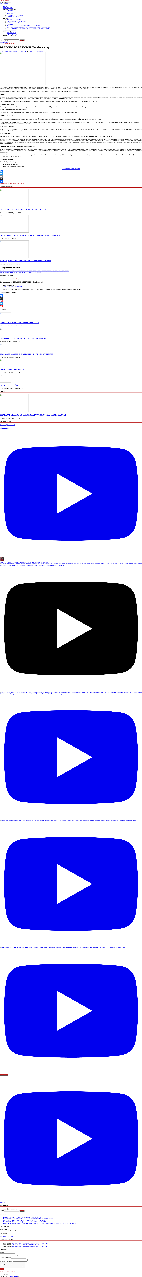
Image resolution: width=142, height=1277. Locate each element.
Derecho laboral (4, 43)
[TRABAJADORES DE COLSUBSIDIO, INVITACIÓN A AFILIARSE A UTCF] (14, 411)
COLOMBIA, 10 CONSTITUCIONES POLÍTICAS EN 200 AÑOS (23, 338)
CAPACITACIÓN (11, 12)
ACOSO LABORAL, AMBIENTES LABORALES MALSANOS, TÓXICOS (24, 1220)
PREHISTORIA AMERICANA (15, 19)
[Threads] (71, 179)
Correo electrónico (5, 1257)
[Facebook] (71, 171)
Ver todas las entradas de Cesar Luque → (10, 279)
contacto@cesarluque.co (6, 1236)
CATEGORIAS (4, 1230)
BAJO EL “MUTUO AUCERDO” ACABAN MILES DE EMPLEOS (23, 210)
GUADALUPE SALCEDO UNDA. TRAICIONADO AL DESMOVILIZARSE (28, 28)
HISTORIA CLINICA (12, 34)
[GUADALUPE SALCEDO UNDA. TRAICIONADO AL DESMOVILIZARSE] (5, 351)
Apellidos (17, 1256)
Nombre (2, 1252)
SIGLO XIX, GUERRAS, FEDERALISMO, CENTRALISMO (23, 25)
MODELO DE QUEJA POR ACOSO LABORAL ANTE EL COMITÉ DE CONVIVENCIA (28, 1219)
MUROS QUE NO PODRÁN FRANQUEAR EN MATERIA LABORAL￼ (25, 261)
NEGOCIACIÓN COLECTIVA (15, 16)
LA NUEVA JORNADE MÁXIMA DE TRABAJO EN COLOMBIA (30, 1243)
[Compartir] (71, 181)
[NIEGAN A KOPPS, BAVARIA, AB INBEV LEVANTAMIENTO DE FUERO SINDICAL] (14, 232)
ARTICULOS (3, 1209)
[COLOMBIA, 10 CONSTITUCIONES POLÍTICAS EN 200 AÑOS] (5, 335)
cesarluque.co (13, 1274)
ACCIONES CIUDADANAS (15, 15)
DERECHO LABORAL (9, 30)
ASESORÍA (10, 11)
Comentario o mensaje (6, 1261)
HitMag (16, 1276)
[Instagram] (71, 301)
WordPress (10, 1276)
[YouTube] (71, 306)
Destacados (12, 43)
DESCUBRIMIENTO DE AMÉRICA (17, 21)
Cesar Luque (32, 51)
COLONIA (10, 24)
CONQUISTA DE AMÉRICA (15, 22)
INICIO (5, 6)
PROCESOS (10, 13)
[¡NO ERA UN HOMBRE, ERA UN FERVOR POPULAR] (5, 319)
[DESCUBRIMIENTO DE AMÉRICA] (5, 366)
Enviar (2, 1269)
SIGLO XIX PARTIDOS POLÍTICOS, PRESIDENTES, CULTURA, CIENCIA (28, 27)
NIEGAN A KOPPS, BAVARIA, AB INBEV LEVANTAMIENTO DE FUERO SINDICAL (30, 235)
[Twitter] (71, 173)
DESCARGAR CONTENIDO (71, 169)
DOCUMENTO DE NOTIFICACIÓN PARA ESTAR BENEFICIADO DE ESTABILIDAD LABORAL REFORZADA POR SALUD (39, 1223)
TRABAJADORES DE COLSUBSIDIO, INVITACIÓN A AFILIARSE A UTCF (33, 415)
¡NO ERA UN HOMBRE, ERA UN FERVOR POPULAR (19, 323)
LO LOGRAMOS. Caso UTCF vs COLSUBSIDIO (25, 1244)
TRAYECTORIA (8, 8)
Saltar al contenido (5, 0)
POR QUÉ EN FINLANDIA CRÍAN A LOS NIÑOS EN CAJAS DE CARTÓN (24, 1221)
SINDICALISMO (11, 33)
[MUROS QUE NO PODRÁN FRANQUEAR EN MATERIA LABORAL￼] (14, 257)
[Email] (71, 176)
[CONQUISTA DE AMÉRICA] (5, 382)
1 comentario (39, 51)
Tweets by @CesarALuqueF (7, 425)
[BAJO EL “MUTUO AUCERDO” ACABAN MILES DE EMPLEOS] (14, 206)
